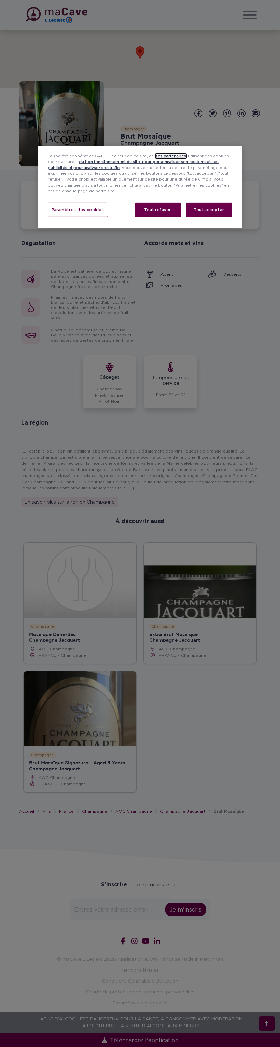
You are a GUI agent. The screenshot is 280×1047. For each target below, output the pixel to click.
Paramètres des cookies (78, 209)
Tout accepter (209, 209)
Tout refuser (157, 209)
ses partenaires (171, 156)
